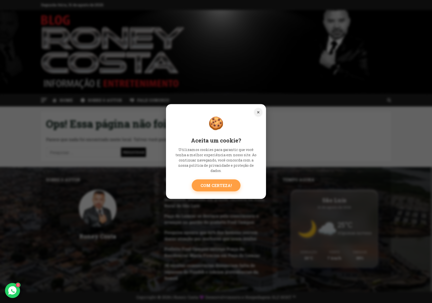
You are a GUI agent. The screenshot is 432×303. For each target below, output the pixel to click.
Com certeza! (216, 185)
